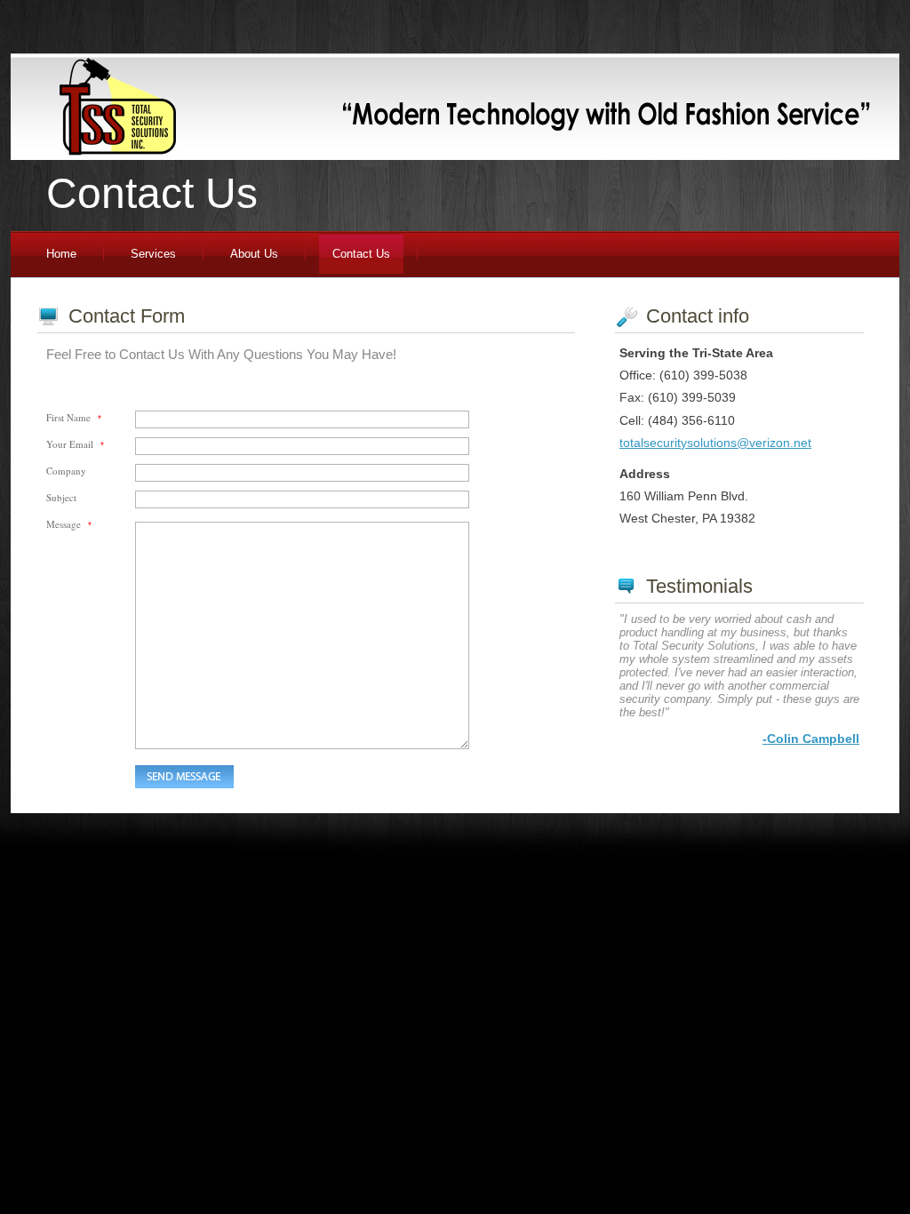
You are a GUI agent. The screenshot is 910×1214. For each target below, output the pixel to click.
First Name (73, 417)
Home (61, 253)
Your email (75, 444)
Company (66, 470)
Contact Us (361, 253)
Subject (61, 497)
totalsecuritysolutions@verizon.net (715, 442)
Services (153, 253)
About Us (254, 253)
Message (69, 524)
